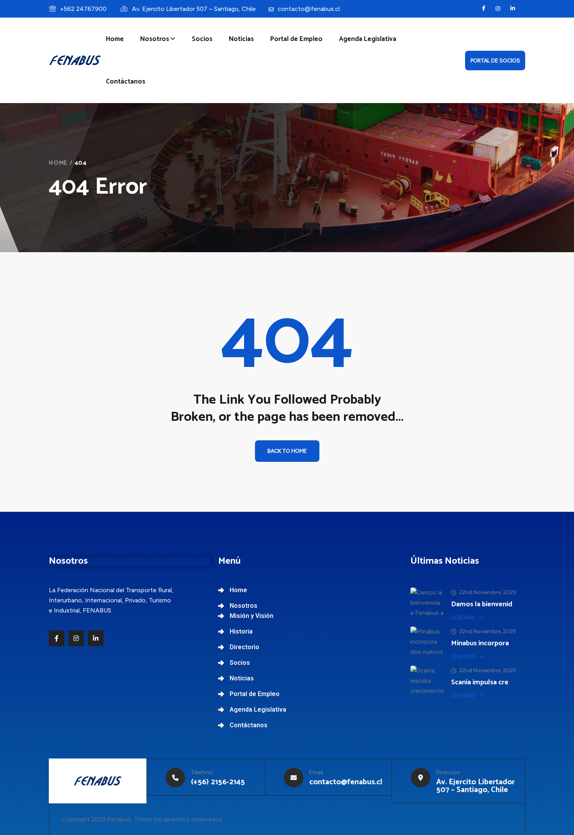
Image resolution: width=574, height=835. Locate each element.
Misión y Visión (251, 616)
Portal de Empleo (296, 39)
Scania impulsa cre (479, 682)
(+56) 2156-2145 (218, 782)
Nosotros (154, 39)
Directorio (244, 647)
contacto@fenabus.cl (309, 8)
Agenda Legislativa (367, 39)
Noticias (241, 39)
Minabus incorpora (480, 643)
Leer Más (463, 617)
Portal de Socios (495, 60)
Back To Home (287, 451)
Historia (241, 631)
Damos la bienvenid (481, 604)
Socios (202, 39)
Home (115, 39)
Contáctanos (125, 81)
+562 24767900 (83, 8)
